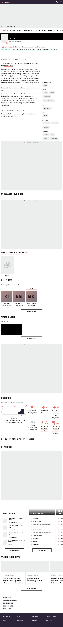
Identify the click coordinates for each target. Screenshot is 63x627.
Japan (45, 85)
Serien (7, 26)
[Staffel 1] (7, 265)
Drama (52, 92)
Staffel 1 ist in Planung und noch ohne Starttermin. (29, 47)
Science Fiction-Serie (49, 101)
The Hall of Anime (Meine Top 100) (16, 533)
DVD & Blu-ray (53, 30)
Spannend (46, 123)
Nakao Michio (8, 66)
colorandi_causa (14, 522)
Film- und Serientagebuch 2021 (16, 526)
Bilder (44, 30)
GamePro (34, 620)
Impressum (6, 616)
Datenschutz (35, 616)
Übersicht (5, 30)
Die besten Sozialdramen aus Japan (56, 431)
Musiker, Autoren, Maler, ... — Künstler (16, 541)
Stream (12, 30)
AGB (18, 616)
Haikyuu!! (35, 542)
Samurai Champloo (37, 536)
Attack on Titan (37, 521)
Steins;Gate (36, 539)
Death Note (35, 518)
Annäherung (54, 138)
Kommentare (28, 30)
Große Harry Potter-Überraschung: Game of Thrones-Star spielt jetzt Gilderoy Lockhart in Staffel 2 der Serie (35, 580)
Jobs (4, 620)
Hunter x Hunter (37, 530)
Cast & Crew (6, 280)
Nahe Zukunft (47, 108)
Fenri (11, 544)
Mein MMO (49, 620)
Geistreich (46, 127)
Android (46, 134)
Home (2, 26)
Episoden (19, 30)
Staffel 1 (7, 276)
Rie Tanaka (35, 63)
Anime (45, 92)
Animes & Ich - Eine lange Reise (16, 518)
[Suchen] (53, 2)
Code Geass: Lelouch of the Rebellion (42, 533)
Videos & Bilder (8, 317)
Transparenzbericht (51, 616)
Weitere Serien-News (10, 556)
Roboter (46, 138)
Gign (61, 536)
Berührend (55, 123)
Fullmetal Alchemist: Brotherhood (41, 524)
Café (52, 134)
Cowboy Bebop (36, 527)
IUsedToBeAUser (13, 537)
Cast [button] (31, 289)
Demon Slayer (36, 544)
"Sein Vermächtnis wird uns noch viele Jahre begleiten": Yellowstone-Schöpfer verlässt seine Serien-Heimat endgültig (13, 580)
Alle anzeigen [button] (31, 311)
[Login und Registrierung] (57, 2)
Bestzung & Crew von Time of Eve (11, 285)
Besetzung (37, 30)
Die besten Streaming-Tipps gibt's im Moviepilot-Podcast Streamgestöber (34, 49)
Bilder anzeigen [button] (31, 338)
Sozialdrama (47, 96)
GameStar (20, 620)
